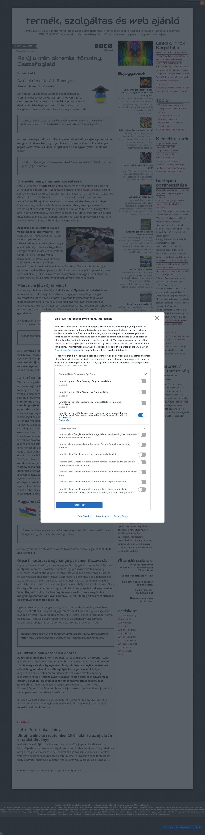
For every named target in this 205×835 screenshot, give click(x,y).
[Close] (158, 319)
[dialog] (102, 417)
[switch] (142, 381)
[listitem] (102, 374)
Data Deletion (84, 516)
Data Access (102, 516)
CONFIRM (79, 505)
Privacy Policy (121, 516)
